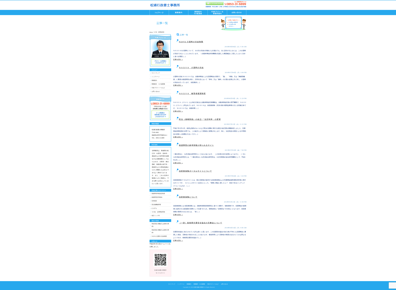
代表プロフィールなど (158, 88)
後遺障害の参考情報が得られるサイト (196, 145)
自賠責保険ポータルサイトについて (195, 171)
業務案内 (154, 80)
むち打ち (154, 208)
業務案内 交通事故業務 (178, 12)
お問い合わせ (237, 12)
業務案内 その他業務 (198, 12)
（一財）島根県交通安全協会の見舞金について (200, 223)
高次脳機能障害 (156, 204)
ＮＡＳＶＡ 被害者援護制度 (192, 94)
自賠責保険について (188, 197)
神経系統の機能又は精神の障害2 (160, 225)
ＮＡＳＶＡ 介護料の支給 (191, 68)
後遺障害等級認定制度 (158, 193)
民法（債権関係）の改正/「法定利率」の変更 (200, 119)
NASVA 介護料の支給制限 (191, 42)
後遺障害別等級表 (157, 197)
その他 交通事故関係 (158, 212)
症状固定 (154, 201)
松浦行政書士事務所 (199, 287)
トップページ (158, 12)
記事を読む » (178, 59)
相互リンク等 (156, 215)
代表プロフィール (217, 12)
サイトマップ (156, 73)
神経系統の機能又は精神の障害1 (160, 231)
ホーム (151, 32)
